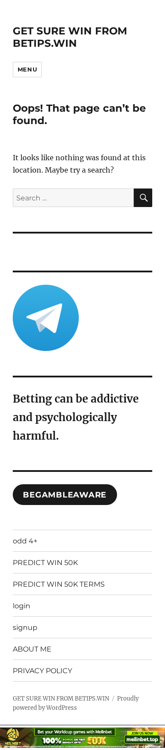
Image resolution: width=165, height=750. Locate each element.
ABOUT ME (32, 649)
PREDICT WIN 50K (45, 562)
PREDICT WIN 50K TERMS (59, 584)
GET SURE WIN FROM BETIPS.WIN (70, 37)
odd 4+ (25, 541)
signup (25, 627)
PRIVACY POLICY (42, 671)
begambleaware (64, 495)
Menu (27, 69)
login (21, 606)
